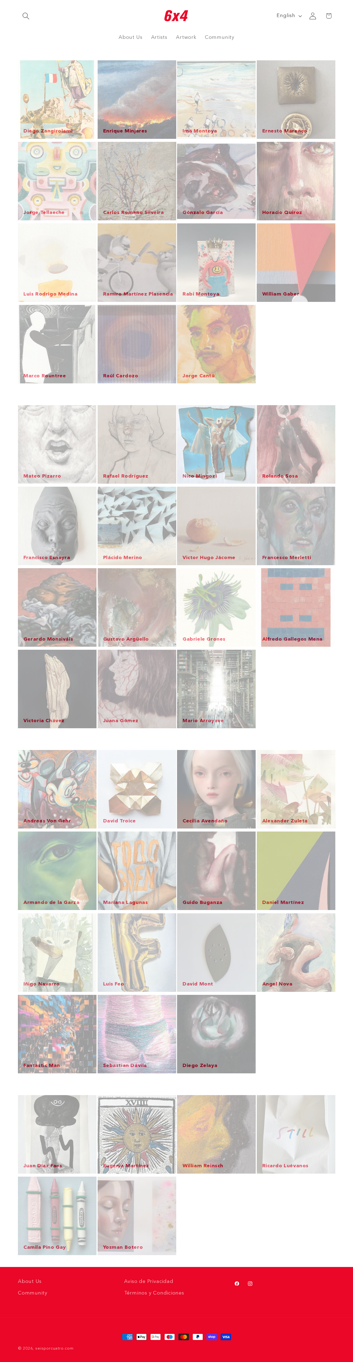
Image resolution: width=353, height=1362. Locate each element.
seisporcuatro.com (54, 1348)
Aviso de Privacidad (148, 1281)
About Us (30, 1281)
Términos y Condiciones (154, 1293)
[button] (26, 16)
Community (32, 1293)
